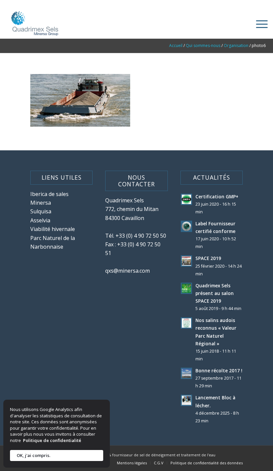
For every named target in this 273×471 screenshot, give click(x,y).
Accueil (175, 45)
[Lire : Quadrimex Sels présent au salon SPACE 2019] (186, 288)
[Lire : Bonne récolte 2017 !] (186, 373)
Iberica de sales (49, 194)
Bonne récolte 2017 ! (218, 370)
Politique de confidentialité (52, 440)
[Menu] (258, 24)
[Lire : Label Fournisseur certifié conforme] (186, 226)
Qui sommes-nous (203, 45)
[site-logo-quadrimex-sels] (33, 24)
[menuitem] (258, 24)
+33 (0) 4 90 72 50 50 (141, 235)
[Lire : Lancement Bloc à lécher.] (186, 400)
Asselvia (40, 220)
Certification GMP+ (216, 196)
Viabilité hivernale (52, 229)
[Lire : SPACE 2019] (186, 261)
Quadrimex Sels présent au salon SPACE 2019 (214, 293)
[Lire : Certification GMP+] (186, 199)
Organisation (236, 45)
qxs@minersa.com (127, 270)
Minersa (40, 202)
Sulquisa (40, 211)
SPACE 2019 (208, 258)
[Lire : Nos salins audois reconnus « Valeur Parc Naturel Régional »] (186, 323)
